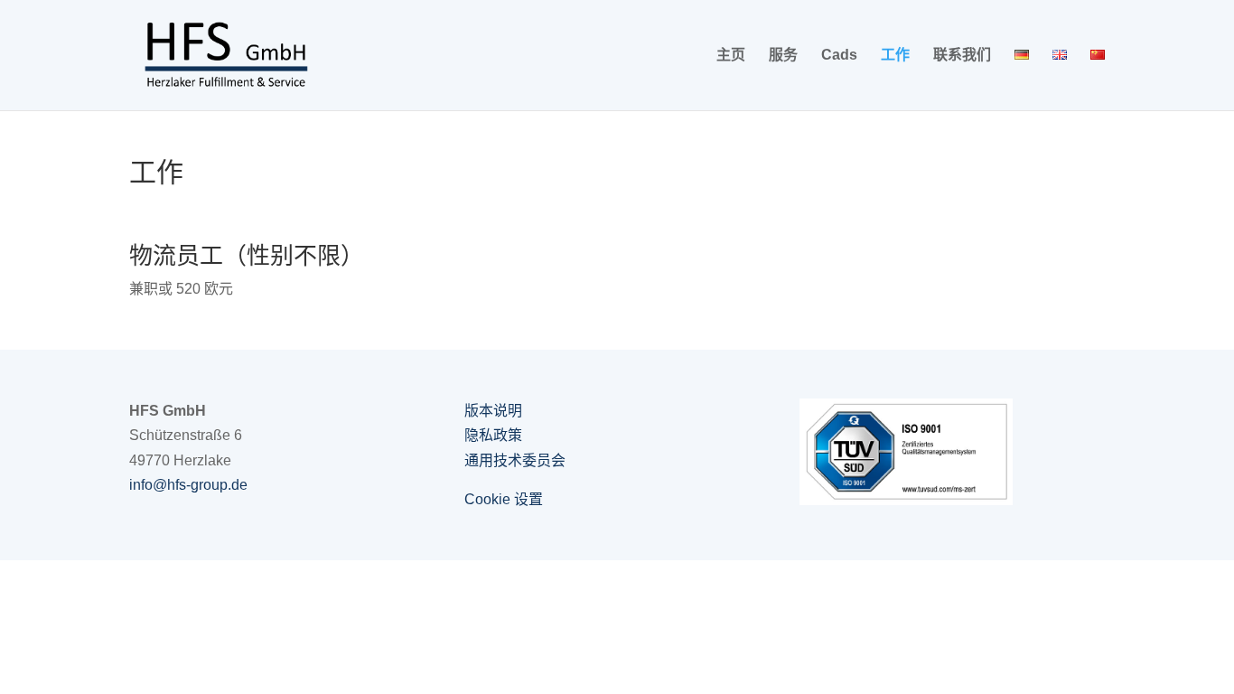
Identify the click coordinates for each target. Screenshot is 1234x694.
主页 (730, 55)
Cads (839, 55)
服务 (783, 55)
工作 (895, 55)
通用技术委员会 (515, 460)
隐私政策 (493, 435)
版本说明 (493, 410)
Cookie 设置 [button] (503, 499)
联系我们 (962, 55)
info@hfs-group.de (188, 484)
